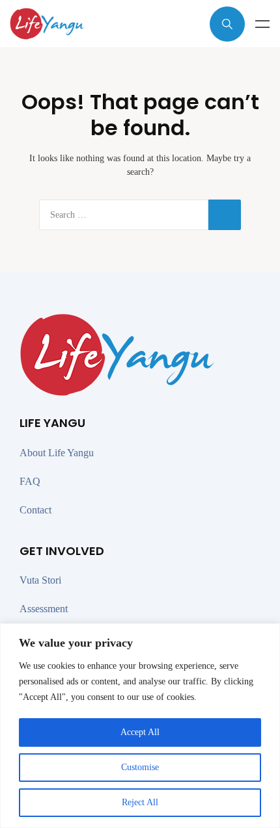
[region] (140, 725)
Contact (35, 509)
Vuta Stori (40, 580)
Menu (262, 24)
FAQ (30, 481)
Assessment (44, 608)
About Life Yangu (57, 452)
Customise (140, 767)
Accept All (140, 732)
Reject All (140, 802)
